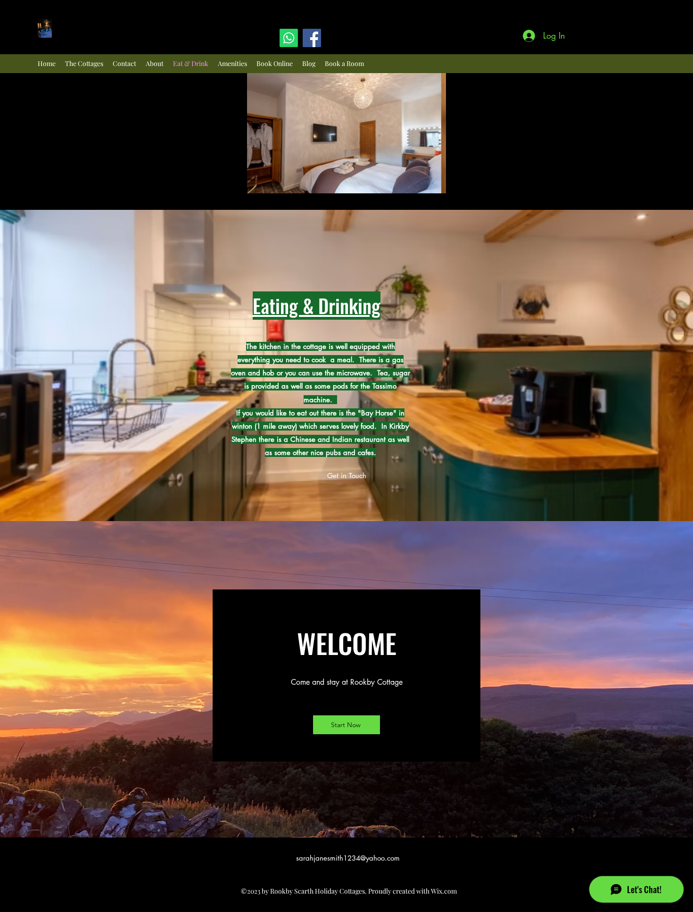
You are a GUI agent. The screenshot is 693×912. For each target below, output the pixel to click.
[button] (346, 133)
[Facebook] (312, 38)
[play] (423, 185)
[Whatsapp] (289, 38)
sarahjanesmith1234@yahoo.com (348, 858)
